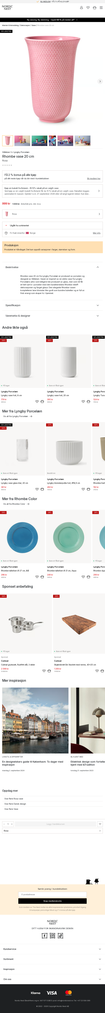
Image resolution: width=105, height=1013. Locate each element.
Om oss (7, 979)
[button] (7, 165)
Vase (34, 25)
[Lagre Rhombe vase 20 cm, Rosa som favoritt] (100, 824)
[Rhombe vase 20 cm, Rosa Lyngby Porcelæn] (52, 81)
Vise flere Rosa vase (13, 798)
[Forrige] (5, 81)
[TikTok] (60, 935)
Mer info (96, 233)
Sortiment (8, 959)
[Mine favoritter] (88, 7)
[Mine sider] (81, 7)
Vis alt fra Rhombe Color (14, 504)
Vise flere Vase (11, 809)
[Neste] (100, 81)
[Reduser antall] (4, 824)
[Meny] (101, 7)
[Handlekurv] (94, 7)
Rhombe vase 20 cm (45, 25)
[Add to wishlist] (37, 401)
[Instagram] (52, 935)
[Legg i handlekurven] (42, 401)
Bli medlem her (93, 178)
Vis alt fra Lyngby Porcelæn (15, 416)
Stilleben (6, 152)
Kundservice (9, 949)
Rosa (6, 831)
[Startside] (7, 7)
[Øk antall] (12, 824)
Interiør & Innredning (10, 25)
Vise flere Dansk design (15, 804)
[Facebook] (45, 935)
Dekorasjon (25, 25)
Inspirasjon (8, 969)
